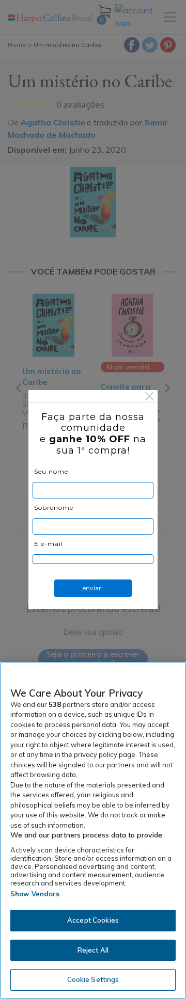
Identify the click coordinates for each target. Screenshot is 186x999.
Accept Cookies (93, 920)
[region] (93, 830)
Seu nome (51, 471)
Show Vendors (35, 894)
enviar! (93, 588)
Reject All (93, 950)
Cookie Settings (93, 979)
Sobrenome (53, 507)
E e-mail (48, 543)
